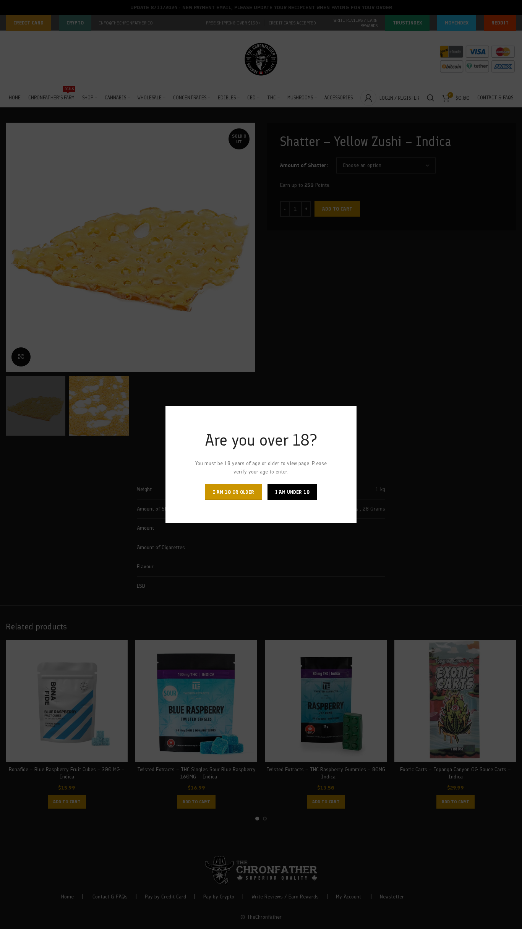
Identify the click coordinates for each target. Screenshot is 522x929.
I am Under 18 (292, 491)
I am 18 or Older (233, 491)
